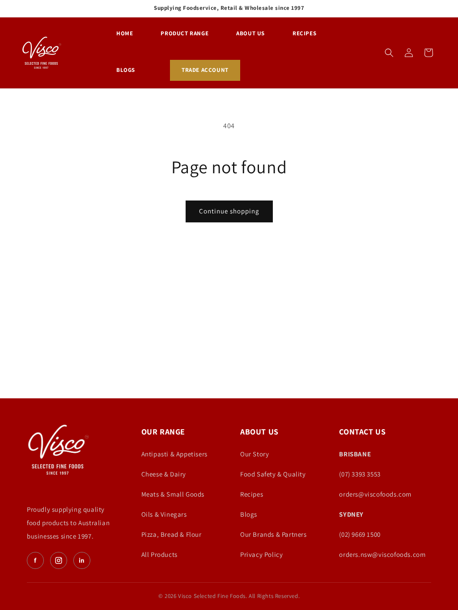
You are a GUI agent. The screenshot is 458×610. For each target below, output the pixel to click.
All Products (159, 554)
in (82, 560)
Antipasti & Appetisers (174, 454)
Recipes (251, 494)
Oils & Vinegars (164, 514)
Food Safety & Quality (273, 474)
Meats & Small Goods (172, 494)
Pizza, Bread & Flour (171, 534)
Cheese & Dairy (163, 474)
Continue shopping (229, 211)
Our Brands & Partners (273, 534)
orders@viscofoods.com (375, 494)
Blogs (248, 514)
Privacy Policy (261, 554)
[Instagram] (58, 560)
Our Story (254, 454)
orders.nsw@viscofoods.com (382, 554)
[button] (389, 53)
